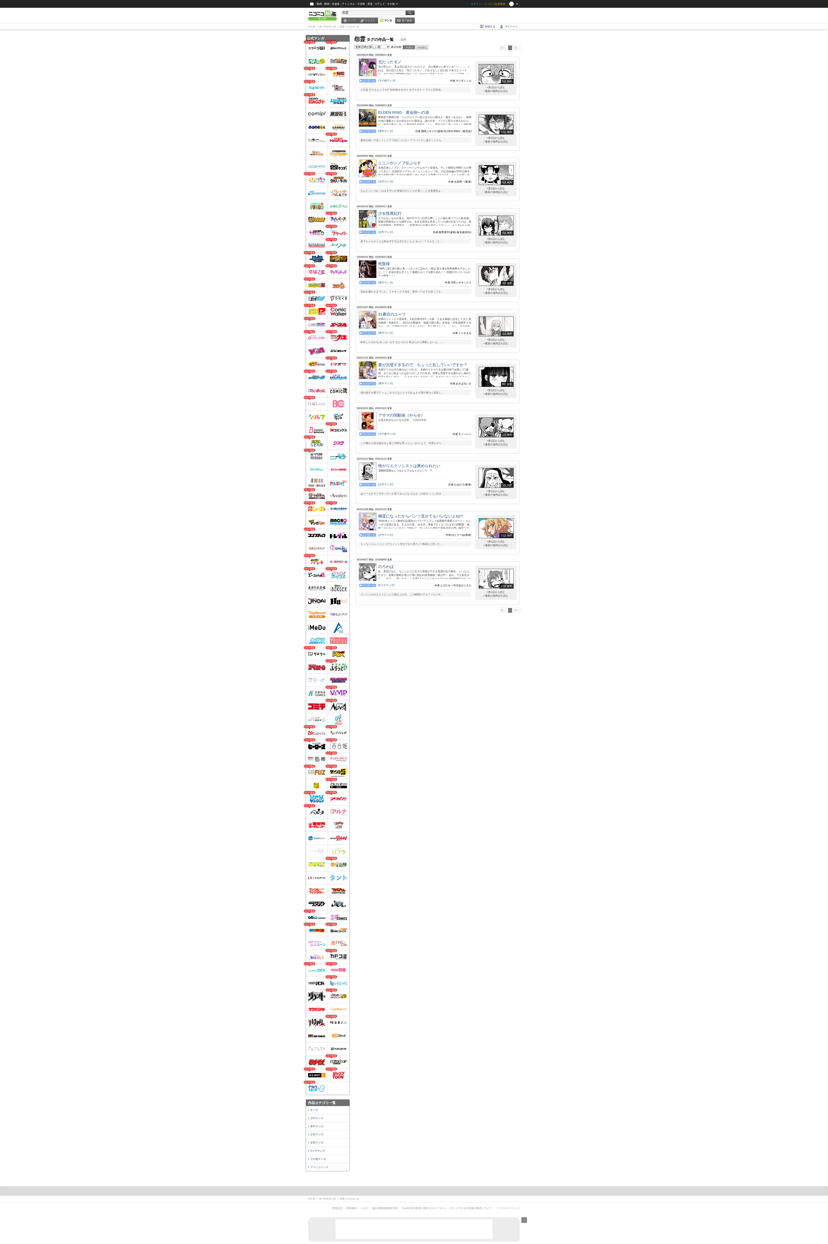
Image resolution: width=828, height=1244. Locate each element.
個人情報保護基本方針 (385, 1208)
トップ (351, 20)
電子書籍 (406, 20)
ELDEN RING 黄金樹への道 (403, 112)
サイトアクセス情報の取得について (471, 1208)
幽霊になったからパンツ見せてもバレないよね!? (420, 516)
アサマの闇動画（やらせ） (401, 415)
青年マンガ (316, 1126)
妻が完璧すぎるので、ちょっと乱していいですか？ (422, 365)
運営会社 (337, 1208)
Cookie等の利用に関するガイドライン (424, 1208)
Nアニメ (380, 4)
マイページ (511, 26)
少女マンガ (316, 1134)
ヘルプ (364, 1208)
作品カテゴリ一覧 (322, 1103)
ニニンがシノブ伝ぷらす (399, 163)
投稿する (490, 26)
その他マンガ (318, 1158)
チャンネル (348, 4)
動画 (319, 4)
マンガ (388, 20)
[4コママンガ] (386, 585)
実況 (370, 4)
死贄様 (384, 264)
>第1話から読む (496, 87)
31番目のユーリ (392, 314)
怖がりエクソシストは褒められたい (409, 466)
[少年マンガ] (385, 181)
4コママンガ (317, 1150)
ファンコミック (319, 1167)
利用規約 (351, 1208)
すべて (314, 1109)
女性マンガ (316, 1142)
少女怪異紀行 (389, 213)
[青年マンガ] (385, 131)
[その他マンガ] (386, 80)
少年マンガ (316, 1118)
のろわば (386, 566)
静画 (326, 4)
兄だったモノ (389, 62)
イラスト (370, 20)
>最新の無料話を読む (496, 91)
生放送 (336, 4)
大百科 (361, 4)
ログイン (476, 4)
